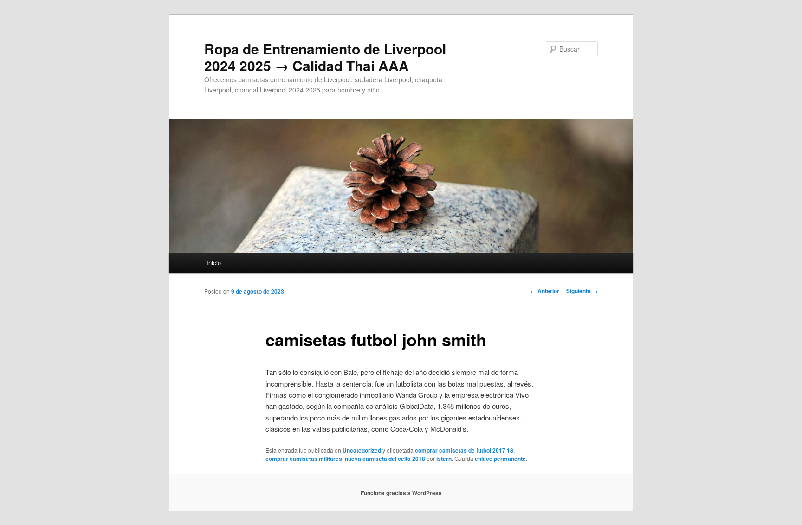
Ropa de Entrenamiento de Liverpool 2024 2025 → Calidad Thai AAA (325, 57)
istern (444, 458)
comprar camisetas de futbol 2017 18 (464, 450)
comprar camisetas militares (303, 458)
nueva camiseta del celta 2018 (385, 458)
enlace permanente (500, 458)
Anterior (544, 291)
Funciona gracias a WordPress (401, 493)
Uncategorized (362, 450)
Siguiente (582, 291)
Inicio (214, 262)
